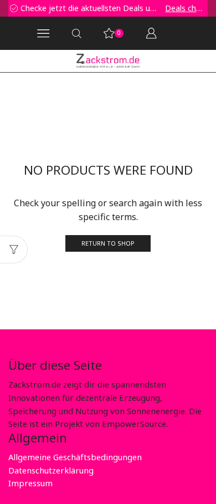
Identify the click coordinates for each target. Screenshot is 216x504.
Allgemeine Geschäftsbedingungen (75, 456)
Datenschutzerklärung (51, 470)
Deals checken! (175, 8)
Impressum (30, 482)
